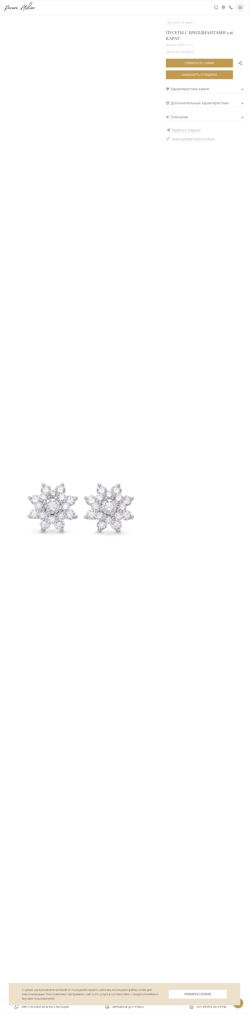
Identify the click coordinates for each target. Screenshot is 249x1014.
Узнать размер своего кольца (193, 139)
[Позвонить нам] (231, 7)
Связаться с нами (199, 63)
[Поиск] (216, 7)
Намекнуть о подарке (199, 75)
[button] (223, 7)
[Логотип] (19, 7)
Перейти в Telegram (186, 130)
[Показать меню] (240, 7)
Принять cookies (197, 994)
